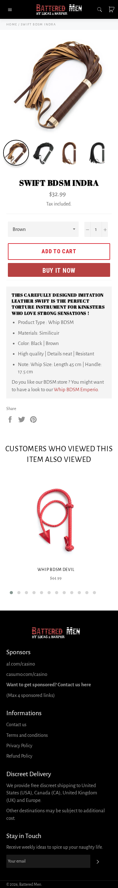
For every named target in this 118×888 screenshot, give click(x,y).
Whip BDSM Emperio (76, 389)
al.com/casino (20, 663)
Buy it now (59, 270)
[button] (11, 592)
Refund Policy (19, 756)
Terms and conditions (27, 735)
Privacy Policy (19, 745)
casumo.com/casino (26, 674)
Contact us (16, 724)
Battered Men (30, 884)
